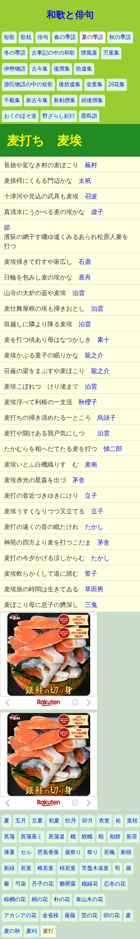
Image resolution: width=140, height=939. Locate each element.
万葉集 (111, 53)
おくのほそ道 (20, 116)
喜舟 (85, 277)
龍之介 (94, 355)
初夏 (54, 821)
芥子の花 (43, 884)
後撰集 (62, 69)
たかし (94, 526)
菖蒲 (9, 837)
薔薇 (70, 915)
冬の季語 (15, 53)
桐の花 (40, 899)
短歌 (9, 37)
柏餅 (115, 837)
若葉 (26, 868)
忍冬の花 (115, 884)
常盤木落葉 (95, 868)
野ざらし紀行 (58, 116)
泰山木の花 (89, 899)
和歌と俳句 (70, 15)
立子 (91, 495)
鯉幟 (87, 837)
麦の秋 (12, 931)
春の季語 (65, 37)
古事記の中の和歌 (53, 53)
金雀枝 (50, 915)
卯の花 (111, 915)
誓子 (91, 573)
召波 (91, 196)
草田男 (94, 589)
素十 (103, 339)
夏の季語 (92, 37)
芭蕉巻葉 (48, 852)
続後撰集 (92, 100)
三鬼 (91, 604)
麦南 (91, 464)
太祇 (85, 180)
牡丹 (70, 821)
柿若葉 (68, 868)
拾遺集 (84, 69)
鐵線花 (90, 884)
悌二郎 (112, 449)
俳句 (42, 37)
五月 (20, 821)
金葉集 (94, 84)
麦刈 (31, 931)
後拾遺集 (69, 84)
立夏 (37, 821)
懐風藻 (89, 53)
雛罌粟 (68, 884)
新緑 (9, 868)
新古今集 (37, 100)
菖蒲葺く (31, 837)
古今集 (40, 69)
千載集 (12, 100)
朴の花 (62, 899)
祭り (92, 852)
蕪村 (91, 165)
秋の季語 (120, 37)
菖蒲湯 (56, 837)
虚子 (97, 212)
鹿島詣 (89, 116)
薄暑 (9, 852)
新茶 (131, 837)
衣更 (104, 821)
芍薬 (20, 884)
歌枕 (26, 37)
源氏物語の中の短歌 (28, 84)
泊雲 (78, 293)
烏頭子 (106, 417)
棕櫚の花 (15, 899)
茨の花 (89, 915)
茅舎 (78, 480)
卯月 (87, 821)
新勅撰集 (64, 100)
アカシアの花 (20, 915)
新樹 (126, 852)
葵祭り (73, 852)
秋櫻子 (88, 402)
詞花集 (116, 84)
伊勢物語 (15, 69)
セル (26, 852)
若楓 (109, 852)
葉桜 (132, 821)
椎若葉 (45, 868)
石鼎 (85, 261)
